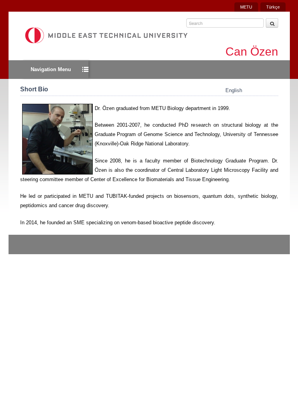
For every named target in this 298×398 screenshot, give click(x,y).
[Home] (106, 35)
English (233, 90)
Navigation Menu (51, 69)
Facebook (275, 252)
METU (246, 7)
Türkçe (273, 7)
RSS (260, 252)
